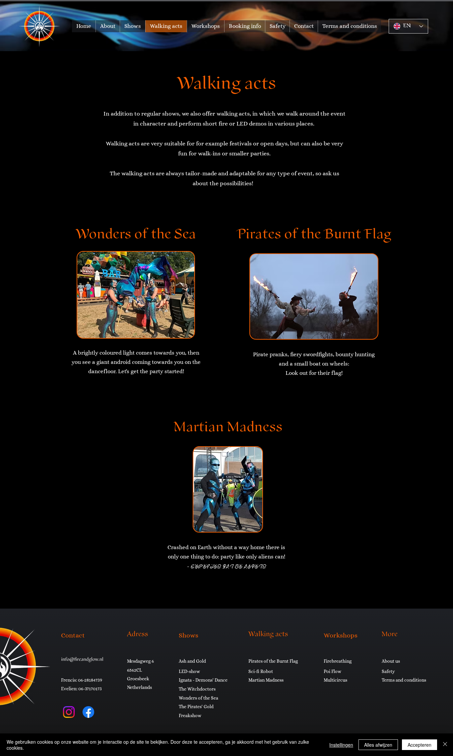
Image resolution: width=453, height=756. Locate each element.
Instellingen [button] (341, 744)
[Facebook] (88, 712)
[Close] (445, 745)
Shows (188, 635)
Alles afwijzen (378, 744)
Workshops (340, 635)
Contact (73, 635)
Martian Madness (228, 428)
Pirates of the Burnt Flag (314, 235)
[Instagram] (69, 712)
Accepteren (419, 744)
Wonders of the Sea (136, 235)
